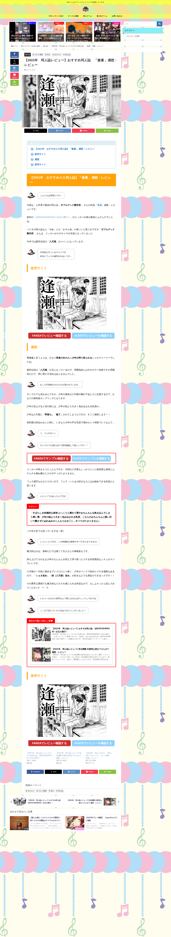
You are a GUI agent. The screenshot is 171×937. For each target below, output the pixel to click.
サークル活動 (73, 16)
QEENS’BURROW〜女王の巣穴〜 (53, 217)
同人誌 (67, 54)
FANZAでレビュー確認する (49, 335)
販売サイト (39, 154)
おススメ (58, 54)
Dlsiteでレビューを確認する (93, 335)
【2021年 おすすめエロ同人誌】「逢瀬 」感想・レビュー (64, 149)
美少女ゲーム (102, 16)
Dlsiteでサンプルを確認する (91, 458)
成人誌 (27, 54)
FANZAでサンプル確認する (51, 458)
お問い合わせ (117, 16)
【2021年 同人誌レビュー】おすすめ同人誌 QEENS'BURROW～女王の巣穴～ (39, 755)
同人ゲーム (87, 16)
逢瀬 (99, 205)
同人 (48, 54)
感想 (35, 159)
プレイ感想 (39, 54)
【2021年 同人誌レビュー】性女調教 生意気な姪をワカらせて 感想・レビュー (68, 755)
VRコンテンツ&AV (56, 16)
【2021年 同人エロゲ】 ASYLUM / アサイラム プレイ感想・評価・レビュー (99, 755)
